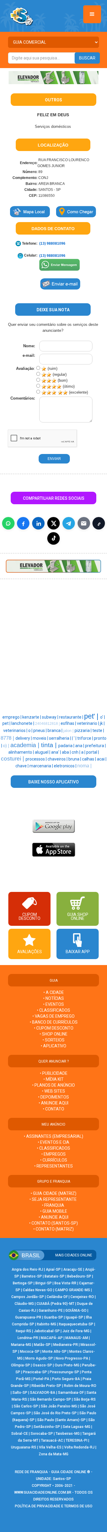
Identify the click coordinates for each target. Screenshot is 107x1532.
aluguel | (43, 752)
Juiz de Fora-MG (75, 1331)
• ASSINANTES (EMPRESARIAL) (53, 1136)
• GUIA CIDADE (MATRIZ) (53, 1193)
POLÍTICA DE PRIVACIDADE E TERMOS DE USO (53, 1506)
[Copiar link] (98, 523)
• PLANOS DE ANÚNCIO (53, 1085)
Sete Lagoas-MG (76, 1427)
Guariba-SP (53, 1317)
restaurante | (71, 717)
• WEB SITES (53, 1091)
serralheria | (60, 738)
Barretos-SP (32, 1276)
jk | (102, 723)
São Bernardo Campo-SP (50, 1399)
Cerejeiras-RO (82, 1297)
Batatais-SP (54, 1276)
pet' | (92, 716)
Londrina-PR (28, 1338)
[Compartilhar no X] (53, 523)
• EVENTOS (53, 1004)
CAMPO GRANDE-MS (72, 1290)
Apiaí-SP (53, 1269)
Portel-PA (41, 1379)
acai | (101, 759)
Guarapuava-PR (28, 1317)
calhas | (89, 759)
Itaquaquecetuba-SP (76, 1324)
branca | (55, 730)
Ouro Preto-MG (67, 1365)
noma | (84, 765)
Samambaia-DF (71, 1392)
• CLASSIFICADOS (53, 1010)
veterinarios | (15, 730)
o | (30, 730)
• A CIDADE (53, 992)
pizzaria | (83, 730)
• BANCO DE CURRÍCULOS (54, 1022)
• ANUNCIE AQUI (53, 1103)
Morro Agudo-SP (39, 1358)
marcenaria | (41, 765)
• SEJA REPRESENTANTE (53, 1199)
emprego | (12, 717)
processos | (37, 759)
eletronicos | (65, 765)
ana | (80, 745)
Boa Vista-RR (65, 1283)
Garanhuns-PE (51, 1310)
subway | (50, 717)
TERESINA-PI (76, 1440)
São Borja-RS (85, 1399)
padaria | (66, 745)
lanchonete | (23, 723)
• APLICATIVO (53, 1046)
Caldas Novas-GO (37, 1290)
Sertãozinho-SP (47, 1427)
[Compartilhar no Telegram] (68, 523)
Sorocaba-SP (42, 1434)
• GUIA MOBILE (53, 1211)
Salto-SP (19, 1392)
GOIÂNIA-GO (75, 1310)
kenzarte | (32, 717)
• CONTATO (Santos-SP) (53, 1223)
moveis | (41, 738)
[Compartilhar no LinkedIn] (38, 523)
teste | (98, 730)
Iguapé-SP (74, 1317)
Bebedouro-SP (79, 1276)
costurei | (13, 758)
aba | (67, 752)
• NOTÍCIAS (53, 998)
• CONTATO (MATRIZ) (53, 1229)
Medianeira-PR (65, 1345)
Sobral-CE (19, 1434)
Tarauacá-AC (52, 1440)
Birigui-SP (43, 1283)
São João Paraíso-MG (59, 1406)
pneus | (40, 730)
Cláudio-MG (24, 1304)
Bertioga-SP (23, 1283)
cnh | (76, 752)
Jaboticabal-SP (47, 1331)
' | (75, 738)
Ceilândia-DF (57, 1297)
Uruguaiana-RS (23, 1447)
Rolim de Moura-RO (80, 1386)
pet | (6, 723)
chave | (22, 765)
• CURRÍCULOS (53, 1160)
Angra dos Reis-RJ (27, 1269)
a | (83, 752)
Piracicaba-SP (35, 1372)
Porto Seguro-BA (66, 1379)
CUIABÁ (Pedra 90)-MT (55, 1304)
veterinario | (88, 723)
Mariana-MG (21, 1345)
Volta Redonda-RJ (79, 1447)
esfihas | (69, 723)
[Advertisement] (53, 614)
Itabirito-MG (46, 1324)
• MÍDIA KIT (53, 1079)
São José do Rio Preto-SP (55, 1413)
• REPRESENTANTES (53, 1166)
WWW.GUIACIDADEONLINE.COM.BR (42, 1492)
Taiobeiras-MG (68, 1434)
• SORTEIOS (53, 1040)
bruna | (75, 759)
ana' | (56, 752)
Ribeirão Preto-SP (46, 1386)
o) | (6, 745)
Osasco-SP (42, 1365)
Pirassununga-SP (64, 1372)
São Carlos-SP (26, 1406)
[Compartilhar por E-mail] (84, 523)
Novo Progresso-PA (72, 1358)
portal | (92, 752)
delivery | (24, 738)
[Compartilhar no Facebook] (23, 523)
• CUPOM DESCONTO (53, 1028)
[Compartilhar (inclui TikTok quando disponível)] (53, 538)
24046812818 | (48, 724)
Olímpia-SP (20, 1365)
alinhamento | (21, 752)
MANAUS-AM (76, 1338)
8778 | (8, 738)
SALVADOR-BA (42, 1392)
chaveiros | (58, 759)
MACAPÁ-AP (52, 1338)
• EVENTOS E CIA (53, 1142)
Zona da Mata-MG (53, 1454)
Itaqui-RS (23, 1331)
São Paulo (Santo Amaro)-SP (61, 1420)
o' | (102, 717)
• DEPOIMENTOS (53, 1097)
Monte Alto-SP (54, 1351)
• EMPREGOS (53, 1154)
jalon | (69, 730)
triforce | (85, 738)
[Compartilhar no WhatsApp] (8, 523)
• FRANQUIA (53, 1205)
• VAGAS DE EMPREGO (53, 1016)
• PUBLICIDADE (53, 1073)
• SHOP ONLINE (53, 1034)
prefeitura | (95, 745)
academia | (25, 745)
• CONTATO (53, 1109)
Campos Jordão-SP (27, 1297)
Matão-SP (42, 1345)
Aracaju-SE (72, 1269)
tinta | (49, 745)
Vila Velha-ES (50, 1447)
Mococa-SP (30, 1351)
